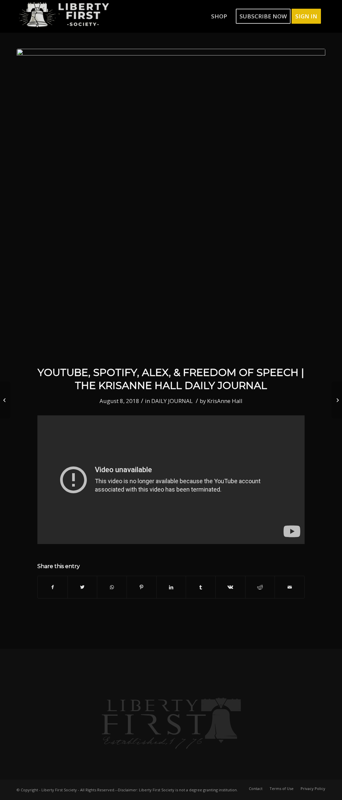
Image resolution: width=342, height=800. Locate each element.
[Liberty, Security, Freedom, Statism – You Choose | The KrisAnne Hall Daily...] (5, 400)
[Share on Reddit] (260, 587)
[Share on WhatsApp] (112, 587)
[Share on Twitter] (82, 587)
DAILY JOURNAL (172, 401)
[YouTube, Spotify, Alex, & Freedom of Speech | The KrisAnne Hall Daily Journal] (171, 203)
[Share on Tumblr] (200, 587)
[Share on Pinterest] (141, 587)
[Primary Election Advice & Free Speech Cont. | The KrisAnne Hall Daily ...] (337, 400)
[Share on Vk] (230, 587)
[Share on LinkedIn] (171, 587)
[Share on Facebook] (52, 587)
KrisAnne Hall (224, 401)
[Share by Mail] (289, 587)
